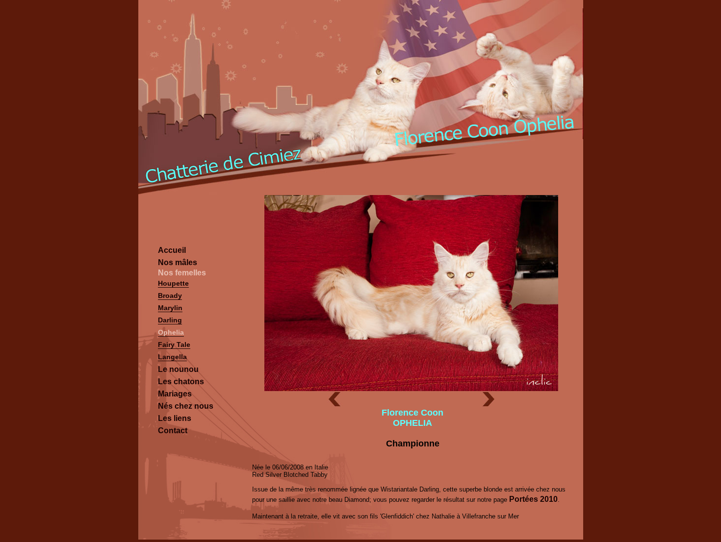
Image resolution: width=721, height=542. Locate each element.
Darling (170, 320)
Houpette (173, 283)
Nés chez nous (185, 406)
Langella (172, 357)
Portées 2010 (533, 499)
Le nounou (178, 369)
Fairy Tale (174, 344)
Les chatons (181, 381)
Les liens (174, 418)
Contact (172, 430)
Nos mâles (177, 262)
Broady (170, 295)
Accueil (172, 250)
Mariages (175, 394)
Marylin (170, 308)
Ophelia (171, 332)
